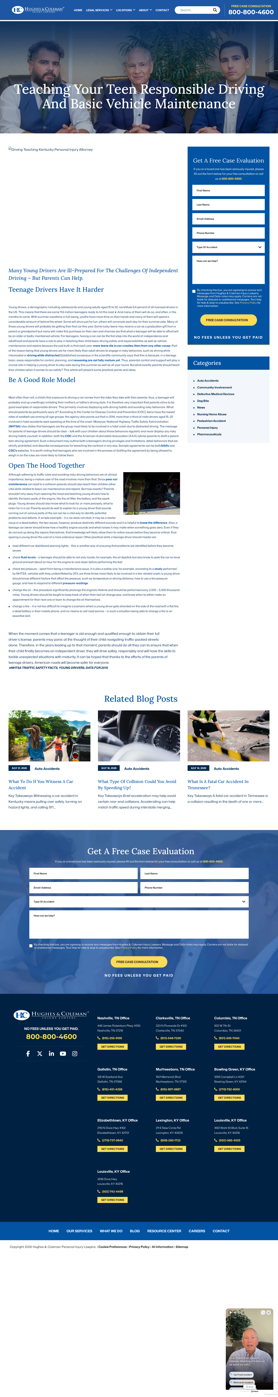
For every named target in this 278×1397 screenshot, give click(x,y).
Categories (207, 362)
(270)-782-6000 (229, 1089)
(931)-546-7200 (170, 1038)
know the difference (153, 523)
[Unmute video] (230, 1312)
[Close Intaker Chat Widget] (268, 1312)
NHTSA (14, 426)
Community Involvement (214, 387)
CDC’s (13, 451)
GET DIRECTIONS (112, 1046)
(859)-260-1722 (170, 1140)
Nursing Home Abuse (212, 414)
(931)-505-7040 (228, 1038)
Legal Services (97, 10)
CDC (68, 436)
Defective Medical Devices (215, 394)
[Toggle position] (263, 1312)
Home (78, 10)
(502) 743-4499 (112, 1192)
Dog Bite (203, 401)
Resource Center (164, 1230)
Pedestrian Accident (211, 421)
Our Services (79, 1230)
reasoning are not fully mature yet (96, 360)
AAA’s (165, 446)
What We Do (111, 1230)
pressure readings (75, 583)
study (158, 569)
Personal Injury (207, 428)
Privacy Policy (248, 302)
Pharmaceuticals (209, 434)
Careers (197, 1230)
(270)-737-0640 (112, 1140)
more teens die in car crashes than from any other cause (132, 346)
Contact (162, 10)
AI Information (162, 1247)
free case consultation (227, 320)
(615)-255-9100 (112, 1038)
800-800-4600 (251, 12)
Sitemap (182, 1247)
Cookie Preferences (112, 1247)
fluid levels (28, 557)
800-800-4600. (232, 179)
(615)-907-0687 (170, 1089)
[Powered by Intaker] (255, 1391)
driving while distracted (43, 355)
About (143, 10)
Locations (124, 10)
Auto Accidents (208, 381)
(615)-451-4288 (112, 1089)
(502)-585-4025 (229, 1140)
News (201, 408)
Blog (135, 1230)
